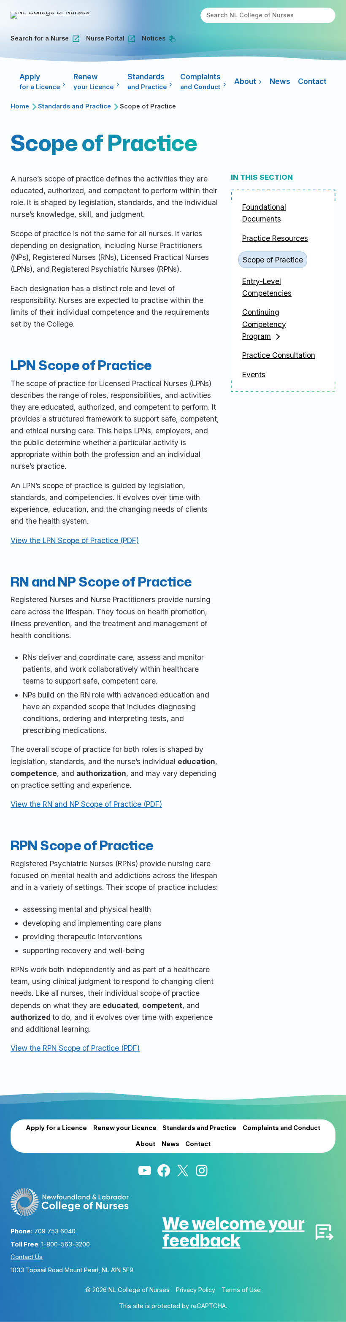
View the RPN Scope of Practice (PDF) (75, 1048)
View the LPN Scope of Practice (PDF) (75, 540)
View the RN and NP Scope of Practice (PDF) (86, 804)
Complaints (200, 81)
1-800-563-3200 (65, 1244)
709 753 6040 (55, 1231)
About (245, 81)
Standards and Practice (74, 106)
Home (20, 106)
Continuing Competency (264, 324)
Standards (147, 81)
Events (253, 374)
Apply (39, 81)
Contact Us (27, 1257)
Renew (93, 81)
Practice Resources (275, 238)
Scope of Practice (273, 259)
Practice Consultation (278, 355)
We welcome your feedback (233, 1231)
